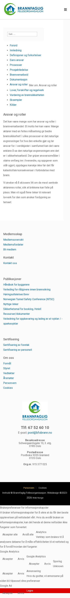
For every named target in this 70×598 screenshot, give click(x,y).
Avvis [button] (21, 558)
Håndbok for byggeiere (16, 284)
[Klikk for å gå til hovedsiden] (23, 9)
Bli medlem (9, 249)
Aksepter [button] (7, 558)
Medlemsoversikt (13, 239)
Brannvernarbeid (19, 74)
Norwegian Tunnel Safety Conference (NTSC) (28, 299)
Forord (13, 45)
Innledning (15, 50)
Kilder (13, 104)
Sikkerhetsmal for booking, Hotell (22, 309)
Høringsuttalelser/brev (16, 294)
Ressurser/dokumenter (16, 313)
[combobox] (22, 34)
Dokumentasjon (18, 79)
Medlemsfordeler (13, 244)
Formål (7, 363)
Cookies (8, 387)
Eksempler (16, 99)
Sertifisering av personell (17, 349)
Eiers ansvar (17, 60)
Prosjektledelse (19, 69)
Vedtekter (8, 373)
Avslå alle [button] (28, 534)
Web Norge (38, 498)
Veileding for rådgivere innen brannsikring (26, 289)
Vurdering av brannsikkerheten (27, 95)
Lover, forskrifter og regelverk (27, 90)
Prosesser (16, 64)
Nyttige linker (10, 304)
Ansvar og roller (19, 84)
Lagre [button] (30, 590)
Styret (6, 368)
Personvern (9, 383)
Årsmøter (8, 378)
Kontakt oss (10, 263)
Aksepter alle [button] (10, 534)
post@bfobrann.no (40, 432)
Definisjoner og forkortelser (25, 55)
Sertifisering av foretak (16, 344)
